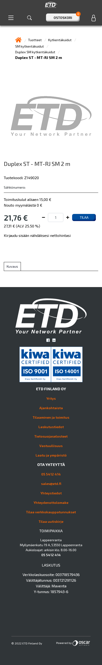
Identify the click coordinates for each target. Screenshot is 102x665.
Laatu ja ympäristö (51, 455)
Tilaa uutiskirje (51, 521)
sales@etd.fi (51, 484)
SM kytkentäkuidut (30, 46)
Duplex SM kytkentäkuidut (35, 52)
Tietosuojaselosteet (51, 436)
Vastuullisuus (51, 446)
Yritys (51, 398)
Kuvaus (12, 266)
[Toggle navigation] (11, 18)
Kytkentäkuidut (60, 40)
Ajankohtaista (51, 408)
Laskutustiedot (51, 427)
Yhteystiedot (51, 493)
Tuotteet (35, 40)
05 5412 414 (51, 474)
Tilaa (84, 217)
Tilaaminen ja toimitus (51, 417)
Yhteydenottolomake (51, 503)
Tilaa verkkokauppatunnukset (51, 512)
